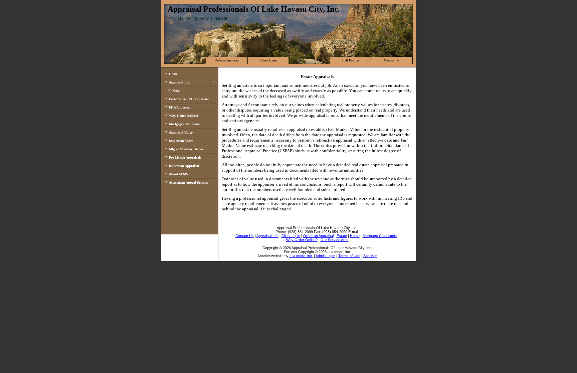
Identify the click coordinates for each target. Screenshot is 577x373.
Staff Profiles (350, 60)
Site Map (370, 256)
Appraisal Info (179, 82)
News (176, 90)
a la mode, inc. (301, 256)
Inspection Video (181, 141)
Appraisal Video (181, 132)
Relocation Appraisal (184, 166)
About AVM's (178, 174)
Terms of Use (349, 256)
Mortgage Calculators (184, 124)
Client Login (268, 60)
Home (173, 74)
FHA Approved (180, 107)
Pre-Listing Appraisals (185, 157)
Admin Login (325, 256)
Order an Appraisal (227, 60)
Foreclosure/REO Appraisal (189, 99)
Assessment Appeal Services (188, 182)
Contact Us (391, 60)
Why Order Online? (183, 116)
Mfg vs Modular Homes (186, 149)
